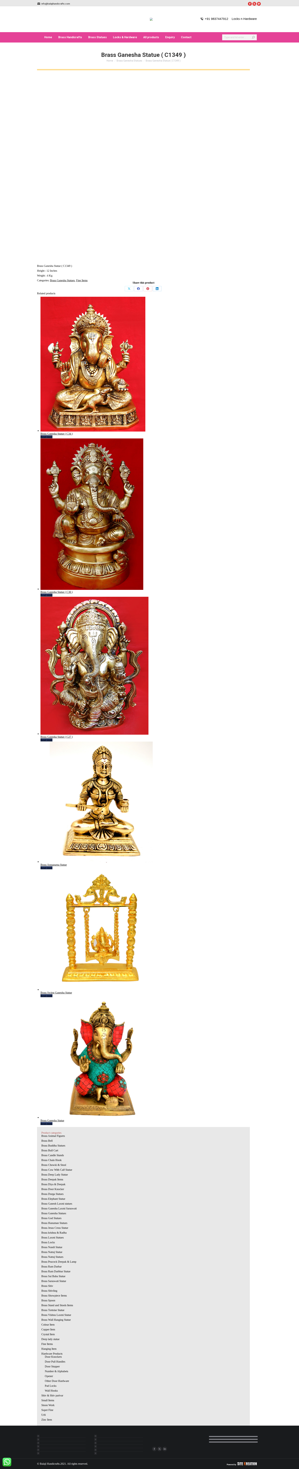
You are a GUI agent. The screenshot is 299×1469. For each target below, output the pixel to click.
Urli (43, 1414)
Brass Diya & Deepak (53, 1184)
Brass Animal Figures (53, 1135)
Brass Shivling (49, 1290)
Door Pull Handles (55, 1361)
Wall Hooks (51, 1390)
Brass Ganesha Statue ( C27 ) (56, 736)
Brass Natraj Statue (51, 1252)
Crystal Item (48, 1334)
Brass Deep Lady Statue (54, 1174)
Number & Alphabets (56, 1371)
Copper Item (48, 1329)
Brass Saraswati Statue (53, 1281)
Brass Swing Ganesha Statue (56, 992)
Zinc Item (46, 1419)
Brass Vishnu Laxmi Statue (56, 1314)
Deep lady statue (50, 1339)
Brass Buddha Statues (53, 1145)
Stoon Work (48, 1405)
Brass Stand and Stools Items (57, 1305)
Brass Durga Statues (52, 1193)
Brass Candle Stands (52, 1155)
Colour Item (48, 1324)
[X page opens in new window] (159, 1449)
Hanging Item (48, 1348)
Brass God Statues (51, 1218)
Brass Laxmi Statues (52, 1237)
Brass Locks (48, 1242)
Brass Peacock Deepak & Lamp (58, 1261)
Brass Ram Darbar (51, 1266)
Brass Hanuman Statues (54, 1223)
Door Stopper (52, 1366)
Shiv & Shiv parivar (52, 1395)
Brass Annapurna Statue (53, 864)
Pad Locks (50, 1385)
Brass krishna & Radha (54, 1232)
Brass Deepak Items (52, 1179)
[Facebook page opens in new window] (154, 1449)
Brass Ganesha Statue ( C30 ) (56, 592)
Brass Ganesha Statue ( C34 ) (56, 433)
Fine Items (82, 280)
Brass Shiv (47, 1285)
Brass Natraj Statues (52, 1256)
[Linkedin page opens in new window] (164, 1449)
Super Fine (47, 1410)
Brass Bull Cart (49, 1150)
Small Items (47, 1400)
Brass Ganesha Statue (52, 1120)
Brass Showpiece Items (54, 1295)
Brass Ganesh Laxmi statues (56, 1203)
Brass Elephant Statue (53, 1198)
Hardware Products (51, 1353)
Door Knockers (53, 1356)
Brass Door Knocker (52, 1189)
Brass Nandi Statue (51, 1247)
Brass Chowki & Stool (53, 1164)
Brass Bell (47, 1140)
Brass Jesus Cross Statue (54, 1227)
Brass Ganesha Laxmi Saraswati (59, 1208)
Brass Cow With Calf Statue (56, 1169)
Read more (46, 436)
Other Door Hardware (57, 1380)
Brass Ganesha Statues (62, 280)
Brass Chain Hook (51, 1160)
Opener (49, 1376)
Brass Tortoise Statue (52, 1310)
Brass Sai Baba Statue (53, 1276)
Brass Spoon (48, 1300)
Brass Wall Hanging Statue (56, 1319)
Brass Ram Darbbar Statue (55, 1271)
